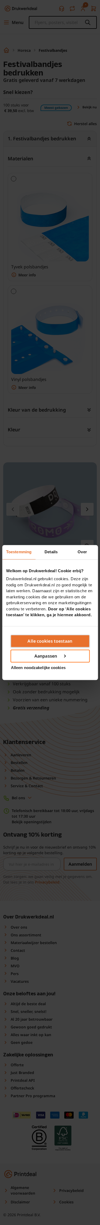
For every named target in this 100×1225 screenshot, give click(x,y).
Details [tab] (51, 552)
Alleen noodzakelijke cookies (38, 667)
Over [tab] (82, 552)
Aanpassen (45, 656)
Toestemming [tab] (18, 552)
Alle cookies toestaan (49, 641)
